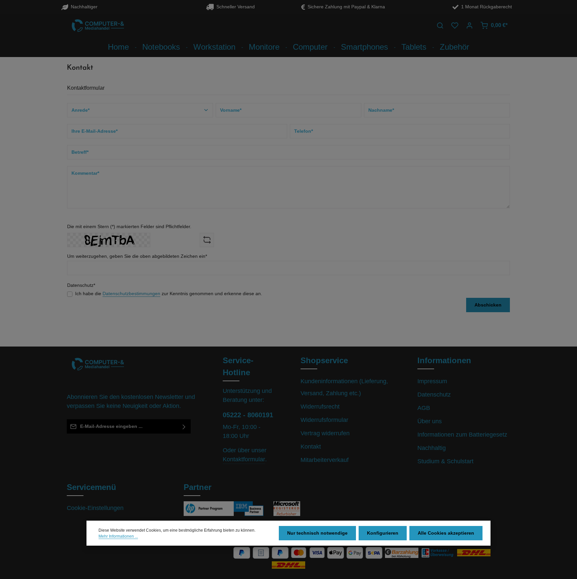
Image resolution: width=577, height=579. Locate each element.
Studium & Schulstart (445, 461)
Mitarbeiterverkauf (325, 460)
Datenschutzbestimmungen (131, 293)
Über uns (429, 421)
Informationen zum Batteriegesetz (462, 434)
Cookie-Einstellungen (95, 508)
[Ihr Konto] (469, 25)
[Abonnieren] (184, 426)
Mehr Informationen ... (118, 536)
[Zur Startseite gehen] (98, 25)
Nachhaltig (431, 448)
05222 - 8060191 (248, 415)
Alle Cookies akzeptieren (446, 533)
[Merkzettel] (454, 25)
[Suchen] (440, 25)
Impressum (432, 381)
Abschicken (488, 305)
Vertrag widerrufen (325, 433)
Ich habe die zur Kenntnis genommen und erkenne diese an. (168, 293)
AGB (423, 408)
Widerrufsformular (324, 420)
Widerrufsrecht (320, 406)
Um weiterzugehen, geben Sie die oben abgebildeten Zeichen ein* (137, 256)
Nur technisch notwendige (317, 533)
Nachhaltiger (83, 6)
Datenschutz (434, 394)
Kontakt (311, 446)
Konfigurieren (382, 533)
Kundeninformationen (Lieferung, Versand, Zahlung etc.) (344, 387)
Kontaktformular (244, 459)
